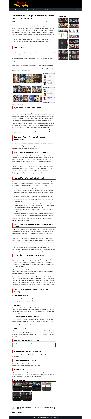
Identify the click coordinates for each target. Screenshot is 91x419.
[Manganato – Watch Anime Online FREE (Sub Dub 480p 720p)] (63, 34)
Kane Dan (15, 21)
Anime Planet (30, 343)
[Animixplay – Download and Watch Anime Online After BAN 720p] (74, 55)
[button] (77, 9)
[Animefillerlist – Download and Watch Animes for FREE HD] (74, 34)
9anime (43, 343)
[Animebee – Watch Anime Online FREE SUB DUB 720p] (63, 23)
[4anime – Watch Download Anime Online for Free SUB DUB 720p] (74, 23)
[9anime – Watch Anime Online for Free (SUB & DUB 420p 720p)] (74, 44)
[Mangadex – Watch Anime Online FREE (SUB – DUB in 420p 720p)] (63, 44)
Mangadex (15, 346)
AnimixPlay (15, 343)
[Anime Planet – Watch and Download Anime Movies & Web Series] (63, 55)
